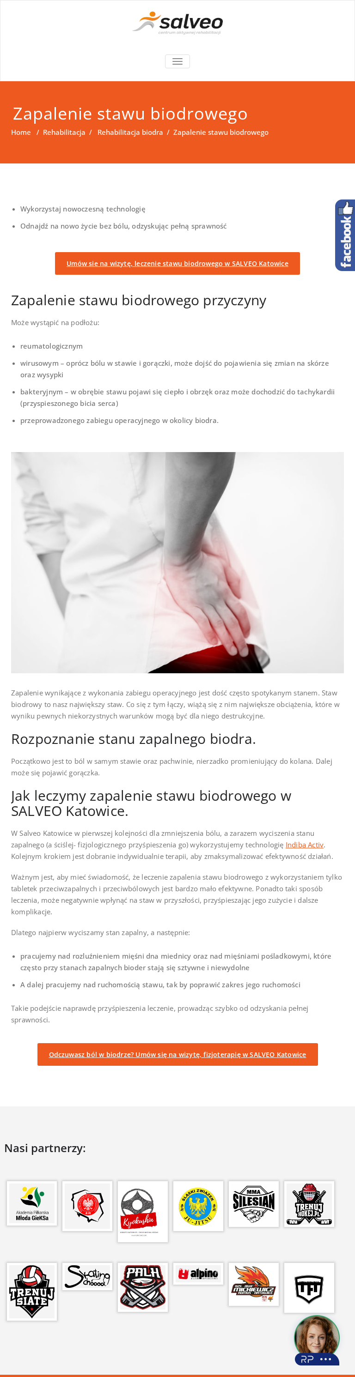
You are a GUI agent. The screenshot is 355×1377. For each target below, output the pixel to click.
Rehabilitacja (64, 132)
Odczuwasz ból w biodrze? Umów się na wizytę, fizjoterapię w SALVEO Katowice (177, 1054)
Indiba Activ (305, 844)
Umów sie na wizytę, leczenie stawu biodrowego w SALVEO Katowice (177, 263)
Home (21, 132)
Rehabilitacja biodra (130, 132)
